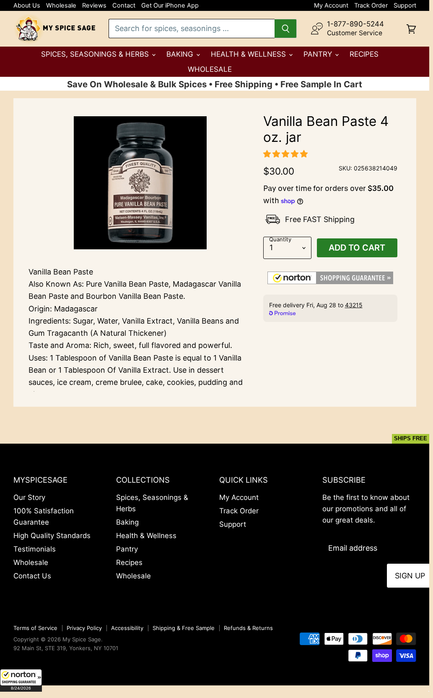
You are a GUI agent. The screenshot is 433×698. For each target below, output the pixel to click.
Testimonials (34, 549)
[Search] (286, 28)
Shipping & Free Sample (184, 628)
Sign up (410, 575)
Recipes (364, 54)
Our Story (29, 497)
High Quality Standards (52, 535)
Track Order (371, 5)
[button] (21, 680)
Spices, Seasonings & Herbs (96, 54)
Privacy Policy (84, 628)
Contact (123, 5)
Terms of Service (35, 628)
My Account (331, 5)
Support (405, 5)
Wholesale (61, 5)
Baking (180, 54)
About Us (26, 5)
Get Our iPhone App (170, 5)
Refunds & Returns (248, 628)
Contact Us (32, 576)
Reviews (94, 5)
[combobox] (192, 28)
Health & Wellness (249, 54)
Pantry (318, 54)
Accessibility (127, 628)
